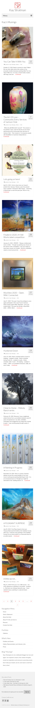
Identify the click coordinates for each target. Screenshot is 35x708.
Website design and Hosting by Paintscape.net (20, 705)
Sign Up (27, 692)
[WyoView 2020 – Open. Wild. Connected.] (17, 273)
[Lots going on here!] (17, 160)
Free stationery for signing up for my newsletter (12, 691)
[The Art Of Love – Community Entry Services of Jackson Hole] (17, 98)
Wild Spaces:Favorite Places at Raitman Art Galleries (15, 685)
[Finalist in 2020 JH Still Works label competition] (17, 215)
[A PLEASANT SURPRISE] (17, 504)
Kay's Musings (12, 64)
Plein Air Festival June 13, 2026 (10, 679)
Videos (17, 64)
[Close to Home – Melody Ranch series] (17, 388)
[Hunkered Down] (17, 331)
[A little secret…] (17, 559)
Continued (18, 74)
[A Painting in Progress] (17, 448)
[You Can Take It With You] (17, 42)
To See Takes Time (7, 681)
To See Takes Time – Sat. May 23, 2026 (12, 683)
